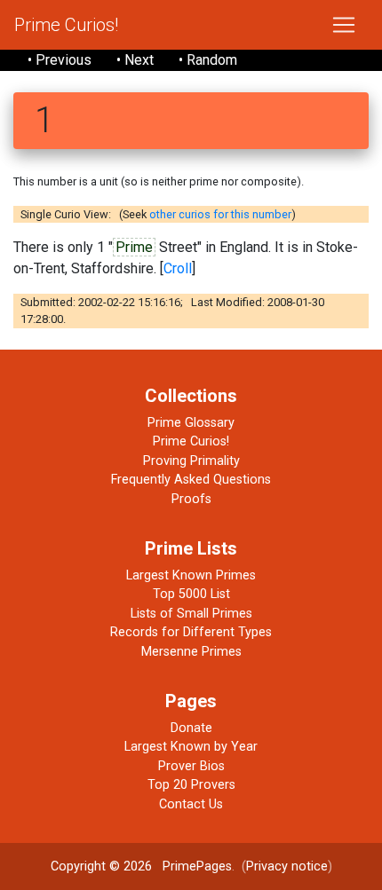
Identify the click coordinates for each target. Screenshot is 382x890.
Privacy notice (287, 866)
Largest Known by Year (191, 746)
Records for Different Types (191, 632)
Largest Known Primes (191, 575)
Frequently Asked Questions (191, 479)
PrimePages (197, 866)
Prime (134, 247)
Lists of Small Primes (191, 613)
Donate (191, 728)
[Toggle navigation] (344, 25)
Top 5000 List (191, 594)
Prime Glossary (191, 422)
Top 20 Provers (191, 784)
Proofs (191, 499)
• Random (208, 59)
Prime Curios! (66, 24)
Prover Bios (191, 766)
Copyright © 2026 (101, 866)
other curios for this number (220, 214)
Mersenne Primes (191, 651)
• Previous (60, 59)
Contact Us (191, 804)
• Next (135, 59)
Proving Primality (191, 461)
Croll (177, 268)
